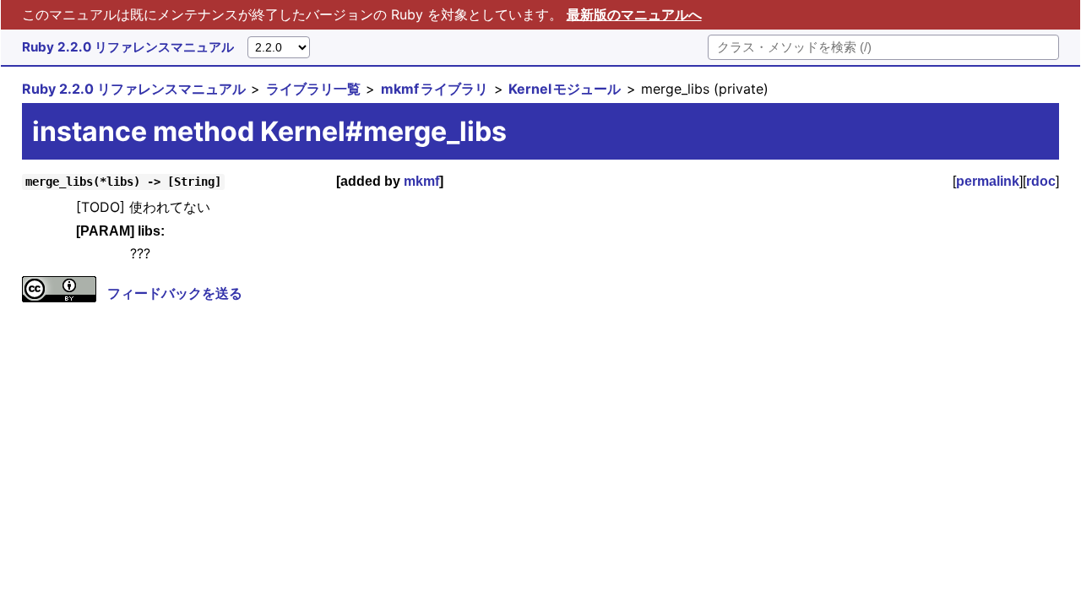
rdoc (1041, 181)
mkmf (421, 181)
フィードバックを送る (174, 293)
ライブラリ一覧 (313, 88)
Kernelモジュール (564, 88)
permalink (987, 181)
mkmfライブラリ (434, 88)
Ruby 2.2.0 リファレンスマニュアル (128, 47)
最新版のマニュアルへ (634, 14)
